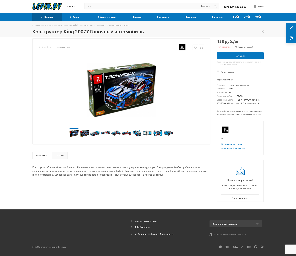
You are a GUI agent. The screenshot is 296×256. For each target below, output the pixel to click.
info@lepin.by (142, 227)
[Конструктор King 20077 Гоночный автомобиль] (121, 90)
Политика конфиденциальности (230, 234)
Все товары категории (232, 144)
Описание (41, 155)
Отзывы (60, 155)
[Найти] (215, 6)
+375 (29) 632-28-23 (235, 6)
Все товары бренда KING (233, 148)
